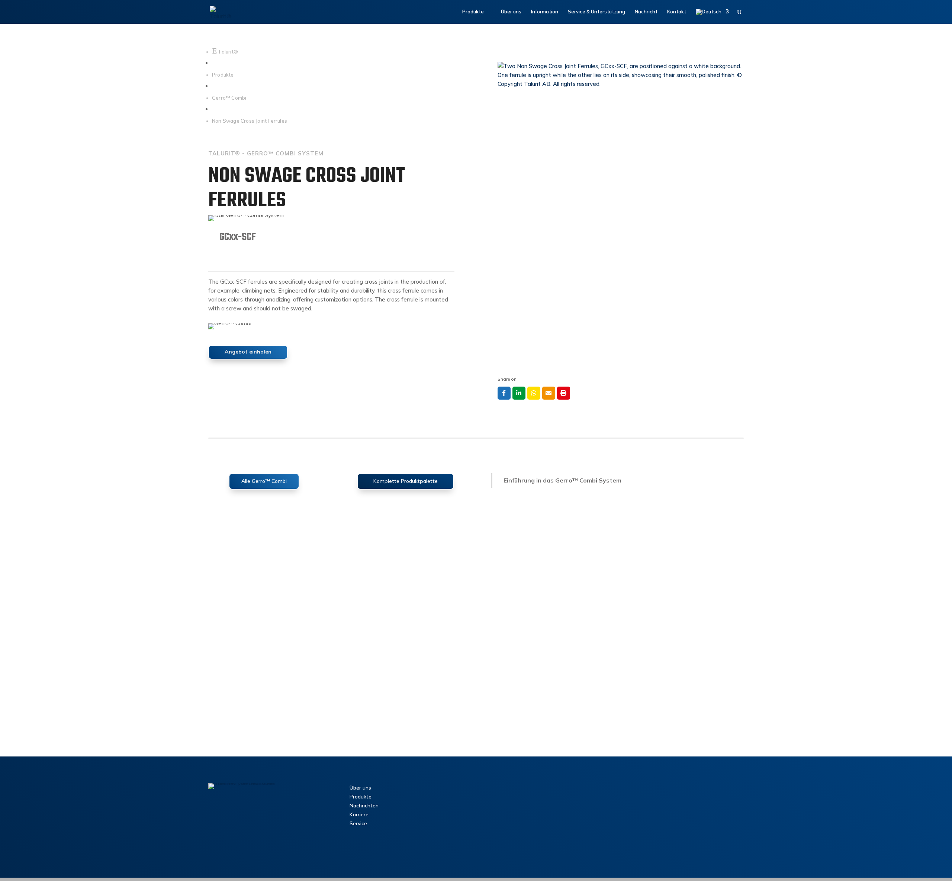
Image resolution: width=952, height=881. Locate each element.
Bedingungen (365, 852)
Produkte (473, 11)
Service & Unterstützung (596, 11)
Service (358, 823)
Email (548, 393)
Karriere (359, 814)
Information (544, 11)
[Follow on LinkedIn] (230, 815)
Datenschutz (399, 852)
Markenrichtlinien (437, 852)
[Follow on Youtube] (277, 815)
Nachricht (646, 11)
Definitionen (474, 852)
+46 (520, 818)
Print (563, 393)
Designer (677, 863)
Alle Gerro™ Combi (264, 481)
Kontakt (676, 11)
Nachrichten (364, 805)
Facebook (504, 393)
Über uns (511, 11)
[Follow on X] (261, 815)
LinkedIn (518, 393)
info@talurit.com (519, 808)
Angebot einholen (248, 351)
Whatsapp (533, 393)
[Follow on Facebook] (214, 815)
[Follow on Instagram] (245, 815)
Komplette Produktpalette (405, 481)
